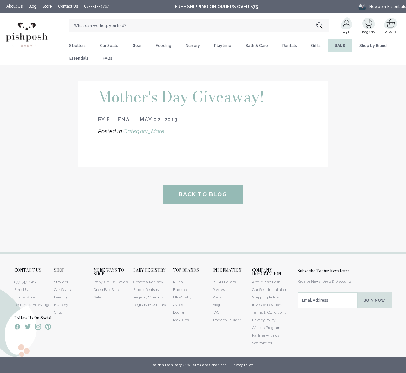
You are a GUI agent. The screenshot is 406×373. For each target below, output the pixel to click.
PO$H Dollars (224, 282)
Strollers (77, 45)
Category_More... (145, 131)
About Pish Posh (266, 282)
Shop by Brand (373, 45)
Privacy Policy (263, 320)
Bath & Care (257, 45)
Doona (178, 312)
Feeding (163, 45)
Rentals (289, 45)
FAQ (216, 312)
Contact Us (68, 6)
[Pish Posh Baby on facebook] (17, 328)
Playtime (222, 45)
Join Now (374, 300)
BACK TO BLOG (203, 194)
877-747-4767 (96, 6)
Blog (32, 6)
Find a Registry (146, 289)
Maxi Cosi (181, 320)
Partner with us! (266, 335)
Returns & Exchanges (33, 305)
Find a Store (24, 297)
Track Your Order (227, 320)
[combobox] (199, 25)
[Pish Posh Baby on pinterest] (48, 328)
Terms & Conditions (269, 312)
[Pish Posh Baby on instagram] (38, 328)
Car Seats (109, 45)
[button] (405, 369)
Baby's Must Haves (111, 282)
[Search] (322, 25)
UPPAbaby (182, 297)
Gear (137, 45)
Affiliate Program (266, 327)
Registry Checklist (149, 297)
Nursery (193, 45)
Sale (97, 297)
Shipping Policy (265, 297)
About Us (14, 6)
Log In (346, 32)
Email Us (22, 289)
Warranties (262, 343)
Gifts (316, 45)
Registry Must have (150, 305)
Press (217, 297)
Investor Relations (267, 305)
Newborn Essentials (387, 6)
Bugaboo (180, 289)
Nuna (178, 282)
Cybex (178, 305)
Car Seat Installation (270, 289)
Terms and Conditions (208, 365)
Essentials (78, 58)
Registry (368, 32)
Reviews (220, 289)
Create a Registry (148, 282)
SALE (340, 45)
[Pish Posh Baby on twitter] (28, 327)
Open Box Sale (106, 289)
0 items (391, 31)
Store (47, 6)
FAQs (107, 58)
